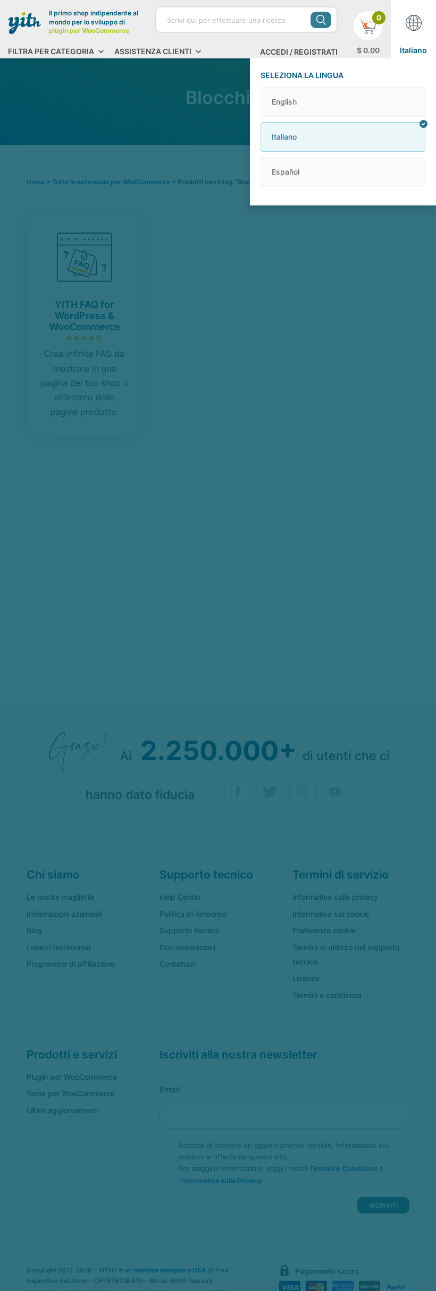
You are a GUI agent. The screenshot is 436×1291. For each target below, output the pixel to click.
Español (285, 171)
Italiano (284, 136)
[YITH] (24, 22)
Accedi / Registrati (299, 51)
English (284, 101)
